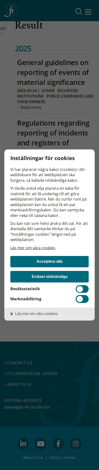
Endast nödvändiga (50, 276)
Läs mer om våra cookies (32, 247)
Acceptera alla (49, 261)
